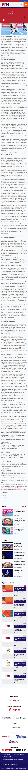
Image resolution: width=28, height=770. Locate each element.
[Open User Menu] (25, 17)
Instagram (9, 489)
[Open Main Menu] (3, 20)
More (24, 506)
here (24, 477)
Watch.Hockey (20, 486)
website (24, 489)
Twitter (16, 489)
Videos (20, 549)
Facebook (3, 489)
